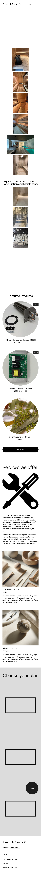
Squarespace (15, 847)
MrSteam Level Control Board (20, 388)
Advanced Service (9, 648)
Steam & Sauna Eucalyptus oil (20, 437)
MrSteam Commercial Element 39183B (20, 340)
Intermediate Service (10, 589)
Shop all (20, 449)
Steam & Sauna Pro (12, 4)
